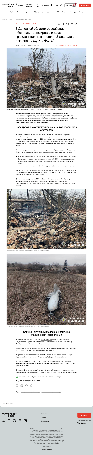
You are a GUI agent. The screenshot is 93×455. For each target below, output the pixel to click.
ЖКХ (57, 12)
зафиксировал (46, 339)
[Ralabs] (83, 423)
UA (57, 5)
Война (12, 12)
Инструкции (45, 421)
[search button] (51, 5)
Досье (81, 12)
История (64, 12)
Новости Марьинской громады (51, 392)
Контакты (45, 5)
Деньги (28, 12)
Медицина (49, 12)
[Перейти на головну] (9, 414)
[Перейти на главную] (9, 5)
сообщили (43, 179)
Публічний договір (46, 446)
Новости (20, 5)
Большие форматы (29, 5)
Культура (73, 12)
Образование (38, 12)
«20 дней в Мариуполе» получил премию (59, 370)
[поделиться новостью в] (59, 24)
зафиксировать (57, 135)
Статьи (43, 417)
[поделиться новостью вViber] (26, 385)
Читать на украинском (65, 45)
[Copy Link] (31, 385)
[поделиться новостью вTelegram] (21, 385)
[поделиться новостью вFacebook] (16, 385)
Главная (4, 19)
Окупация (20, 12)
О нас (38, 5)
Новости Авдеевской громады (30, 392)
